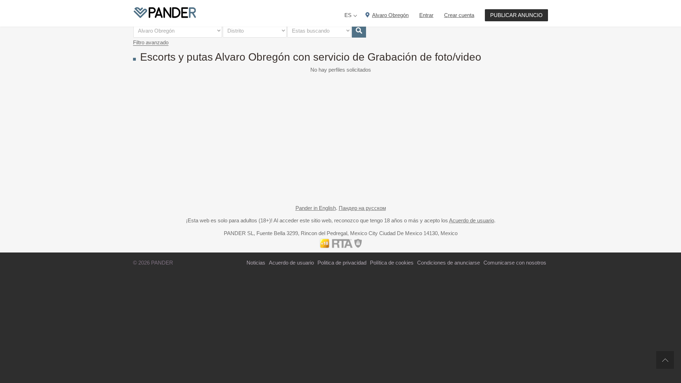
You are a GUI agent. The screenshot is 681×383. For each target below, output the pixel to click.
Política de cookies (392, 263)
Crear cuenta (459, 15)
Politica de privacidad (341, 263)
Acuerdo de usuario (471, 220)
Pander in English (315, 208)
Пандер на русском (362, 208)
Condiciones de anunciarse (448, 263)
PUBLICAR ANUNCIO (516, 15)
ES (347, 15)
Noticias (256, 263)
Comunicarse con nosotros (514, 263)
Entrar (426, 15)
